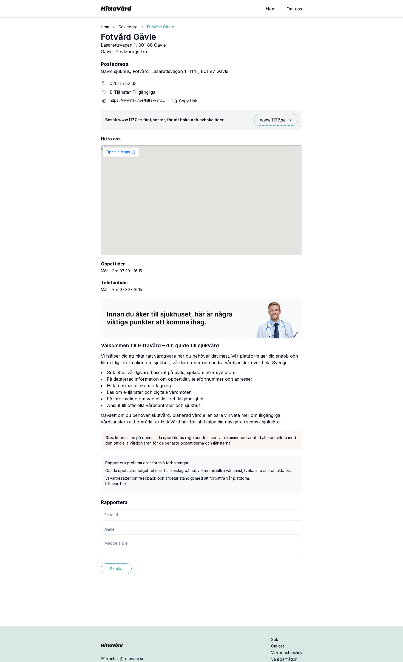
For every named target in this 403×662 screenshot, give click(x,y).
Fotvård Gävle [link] (160, 26)
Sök (274, 639)
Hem (271, 9)
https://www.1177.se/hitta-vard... (137, 100)
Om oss (294, 9)
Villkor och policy (286, 652)
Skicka (116, 568)
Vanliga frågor (284, 659)
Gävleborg (128, 26)
